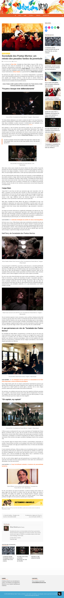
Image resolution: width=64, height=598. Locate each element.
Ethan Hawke (16, 71)
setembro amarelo (31, 507)
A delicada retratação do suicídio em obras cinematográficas (27, 219)
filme (4, 507)
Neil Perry (11, 507)
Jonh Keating (7, 507)
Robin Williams (20, 507)
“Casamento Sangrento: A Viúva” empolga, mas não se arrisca (52, 145)
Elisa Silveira (14, 527)
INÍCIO (19, 15)
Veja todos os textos (16, 537)
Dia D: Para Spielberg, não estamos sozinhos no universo (52, 84)
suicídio (8, 509)
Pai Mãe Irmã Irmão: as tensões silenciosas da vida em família (22, 559)
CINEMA (3, 53)
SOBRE (25, 15)
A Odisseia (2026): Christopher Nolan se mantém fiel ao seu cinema (8, 559)
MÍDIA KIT (38, 15)
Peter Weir (13, 64)
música (30, 124)
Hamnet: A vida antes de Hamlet (35, 557)
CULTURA (31, 15)
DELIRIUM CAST (46, 15)
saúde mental (25, 507)
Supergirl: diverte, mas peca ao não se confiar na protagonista (52, 67)
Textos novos (49, 35)
